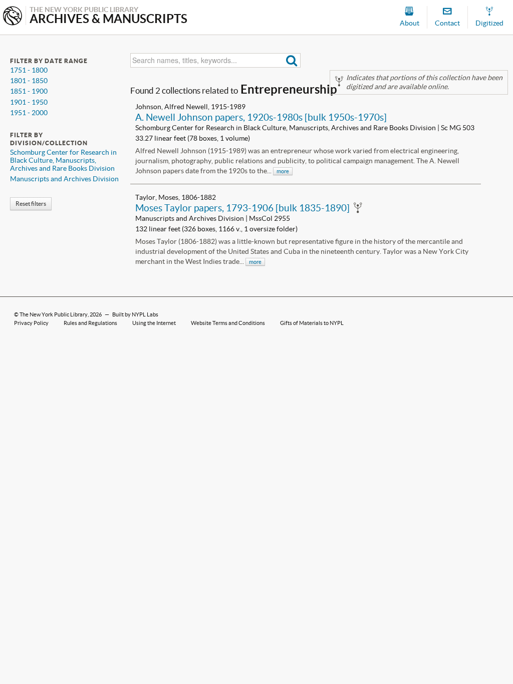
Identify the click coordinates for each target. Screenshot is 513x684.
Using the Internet (154, 323)
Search (292, 60)
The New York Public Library (54, 314)
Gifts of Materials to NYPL (312, 323)
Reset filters (31, 203)
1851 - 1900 (29, 91)
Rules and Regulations (90, 323)
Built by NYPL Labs (135, 314)
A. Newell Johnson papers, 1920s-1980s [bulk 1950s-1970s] (261, 117)
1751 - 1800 (29, 70)
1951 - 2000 (29, 113)
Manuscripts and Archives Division (64, 179)
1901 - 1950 (29, 102)
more (283, 171)
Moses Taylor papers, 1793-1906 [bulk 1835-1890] (242, 207)
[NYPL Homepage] (12, 17)
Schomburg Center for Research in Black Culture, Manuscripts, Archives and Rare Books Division (63, 160)
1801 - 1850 (29, 81)
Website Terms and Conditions (228, 323)
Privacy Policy (31, 323)
